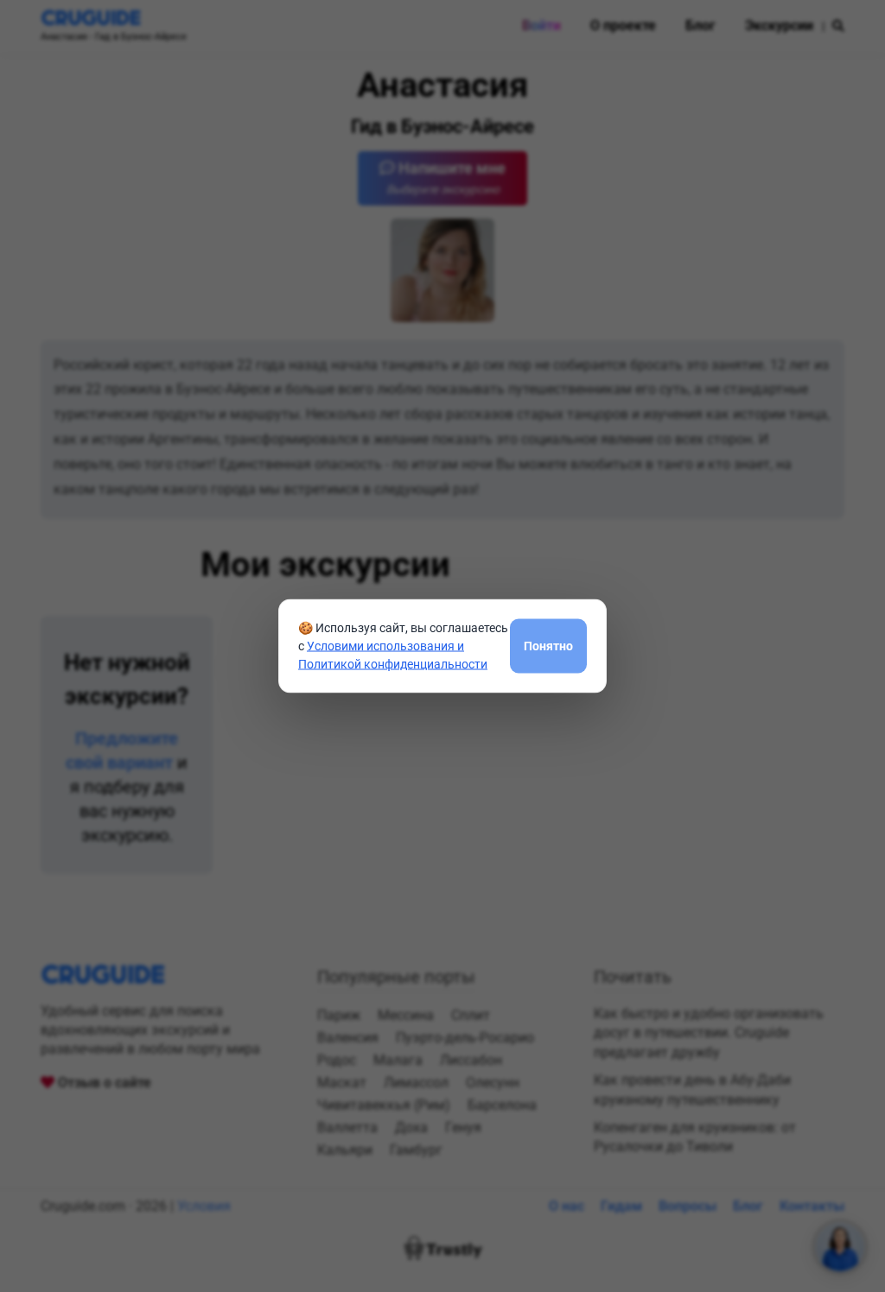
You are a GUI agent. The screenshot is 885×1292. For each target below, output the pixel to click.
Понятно (548, 645)
